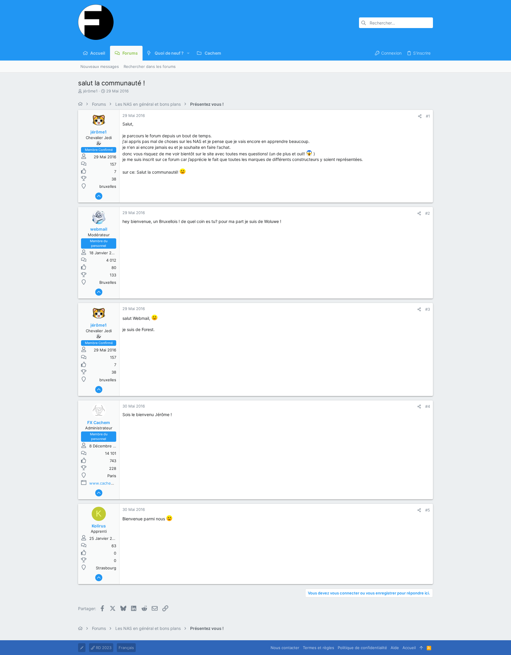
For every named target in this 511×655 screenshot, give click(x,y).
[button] (188, 53)
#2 (427, 213)
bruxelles (107, 186)
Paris (111, 475)
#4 (427, 406)
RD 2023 (103, 647)
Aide (395, 647)
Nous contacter (285, 647)
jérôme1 (90, 91)
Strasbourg (106, 568)
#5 (427, 510)
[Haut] (421, 647)
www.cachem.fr (103, 483)
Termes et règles (318, 647)
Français (126, 647)
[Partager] (420, 116)
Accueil (409, 647)
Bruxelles (107, 282)
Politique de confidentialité (362, 647)
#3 (427, 309)
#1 (428, 116)
